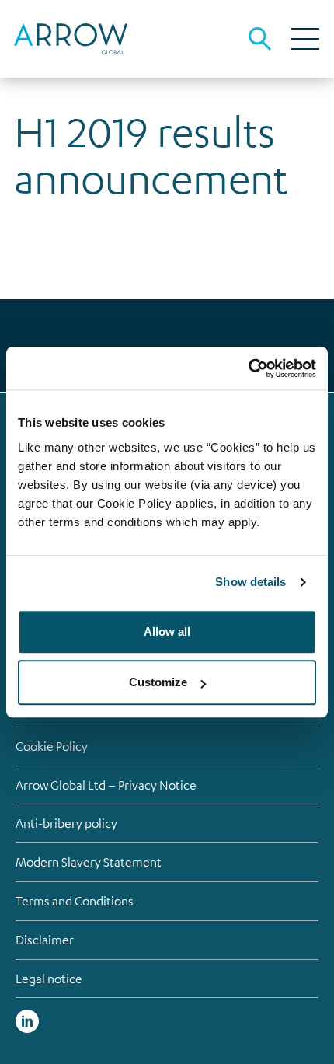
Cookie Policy (52, 746)
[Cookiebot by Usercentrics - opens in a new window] (248, 368)
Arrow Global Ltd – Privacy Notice (106, 785)
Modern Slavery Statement (89, 862)
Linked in (27, 1021)
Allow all (167, 631)
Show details (250, 581)
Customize (158, 682)
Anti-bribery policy (66, 823)
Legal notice (49, 978)
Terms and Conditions (75, 901)
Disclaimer (45, 939)
